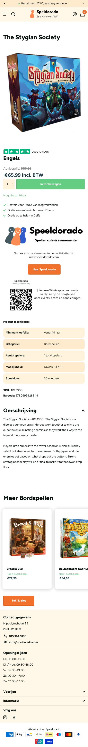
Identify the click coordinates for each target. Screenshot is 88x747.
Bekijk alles (18, 600)
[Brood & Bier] (27, 538)
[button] (4, 3)
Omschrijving (20, 410)
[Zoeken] (13, 14)
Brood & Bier (15, 569)
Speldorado (52, 729)
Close (44, 691)
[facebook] (14, 717)
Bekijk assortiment (5, 14)
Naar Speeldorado (44, 269)
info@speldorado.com (23, 642)
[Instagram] (5, 717)
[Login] (74, 14)
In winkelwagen (50, 184)
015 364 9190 (17, 636)
